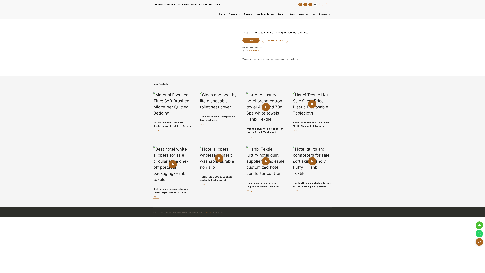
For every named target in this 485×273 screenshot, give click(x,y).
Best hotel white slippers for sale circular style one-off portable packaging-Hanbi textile (170, 191)
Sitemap (208, 212)
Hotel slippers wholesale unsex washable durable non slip (216, 179)
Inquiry (156, 130)
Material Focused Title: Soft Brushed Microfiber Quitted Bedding (172, 124)
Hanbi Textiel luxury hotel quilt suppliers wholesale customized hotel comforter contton (263, 185)
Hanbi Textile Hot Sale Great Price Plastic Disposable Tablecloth (311, 124)
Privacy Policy (219, 212)
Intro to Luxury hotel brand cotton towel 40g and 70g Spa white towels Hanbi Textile (264, 130)
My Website (254, 51)
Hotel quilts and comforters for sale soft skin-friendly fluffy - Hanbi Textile (312, 185)
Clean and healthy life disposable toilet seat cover (217, 118)
